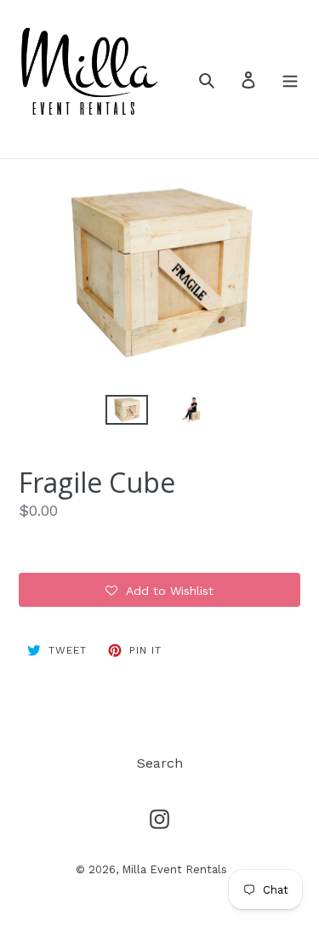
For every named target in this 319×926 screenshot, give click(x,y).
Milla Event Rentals (174, 869)
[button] (159, 590)
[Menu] (290, 79)
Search (160, 763)
